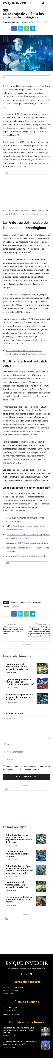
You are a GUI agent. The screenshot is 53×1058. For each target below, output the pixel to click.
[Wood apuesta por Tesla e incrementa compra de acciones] (42, 698)
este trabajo (8, 336)
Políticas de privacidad (13, 990)
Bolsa (5, 10)
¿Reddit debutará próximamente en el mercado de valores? (16, 666)
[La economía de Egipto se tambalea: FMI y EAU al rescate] (41, 901)
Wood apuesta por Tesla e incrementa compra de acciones (19, 697)
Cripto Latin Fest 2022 (12, 1014)
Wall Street (15, 606)
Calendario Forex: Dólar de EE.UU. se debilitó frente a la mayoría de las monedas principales (19, 869)
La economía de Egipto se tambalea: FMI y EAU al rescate (19, 899)
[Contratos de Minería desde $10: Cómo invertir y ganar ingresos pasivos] (45, 1031)
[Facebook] (14, 28)
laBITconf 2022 (9, 1011)
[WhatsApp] (26, 28)
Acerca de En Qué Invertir (13, 987)
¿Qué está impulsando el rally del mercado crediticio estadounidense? (20, 682)
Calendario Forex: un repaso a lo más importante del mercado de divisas (18, 838)
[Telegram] (32, 28)
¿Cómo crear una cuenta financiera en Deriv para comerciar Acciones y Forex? (13, 630)
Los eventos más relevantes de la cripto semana (17, 853)
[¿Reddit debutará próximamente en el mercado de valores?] (42, 668)
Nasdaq (6, 606)
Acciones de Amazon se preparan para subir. (26, 556)
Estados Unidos (25, 602)
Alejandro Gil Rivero (12, 22)
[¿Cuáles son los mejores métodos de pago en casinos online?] (45, 1045)
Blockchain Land (10, 1008)
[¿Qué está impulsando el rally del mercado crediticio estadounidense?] (42, 683)
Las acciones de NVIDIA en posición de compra (27, 543)
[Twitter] (20, 28)
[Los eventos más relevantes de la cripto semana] (41, 855)
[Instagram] (26, 974)
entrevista (7, 462)
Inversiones (37, 602)
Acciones (14, 602)
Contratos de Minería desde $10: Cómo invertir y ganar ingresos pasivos (18, 1030)
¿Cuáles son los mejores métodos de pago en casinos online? (20, 1043)
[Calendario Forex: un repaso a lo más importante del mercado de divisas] (41, 839)
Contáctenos (8, 994)
